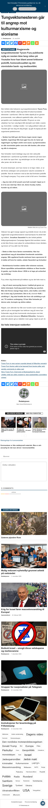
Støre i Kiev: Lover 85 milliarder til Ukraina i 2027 (7, 430)
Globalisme (41, 750)
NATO (36, 767)
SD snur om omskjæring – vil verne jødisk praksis (24, 430)
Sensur (17, 781)
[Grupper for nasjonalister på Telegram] (24, 672)
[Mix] (28, 43)
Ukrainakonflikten (11, 790)
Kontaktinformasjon (16, 802)
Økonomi (16, 795)
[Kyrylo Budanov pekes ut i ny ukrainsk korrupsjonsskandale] (39, 422)
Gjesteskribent (5, 615)
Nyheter (4, 12)
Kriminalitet (7, 763)
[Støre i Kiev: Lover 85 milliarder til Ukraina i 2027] (8, 422)
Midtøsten (27, 767)
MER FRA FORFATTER (33, 413)
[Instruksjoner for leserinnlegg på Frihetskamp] (24, 708)
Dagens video (34, 734)
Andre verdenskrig (17, 734)
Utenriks (12, 12)
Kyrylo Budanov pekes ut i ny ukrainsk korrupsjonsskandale (39, 430)
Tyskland (18, 785)
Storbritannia (37, 781)
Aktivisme (5, 734)
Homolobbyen (8, 755)
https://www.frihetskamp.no (24, 404)
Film (38, 746)
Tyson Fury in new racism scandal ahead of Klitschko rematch (24, 363)
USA (26, 790)
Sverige (7, 785)
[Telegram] (7, 43)
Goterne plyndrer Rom (11, 538)
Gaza (17, 750)
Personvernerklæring (31, 802)
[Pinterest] (20, 43)
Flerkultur (7, 750)
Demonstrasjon (15, 738)
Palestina (19, 772)
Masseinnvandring (11, 767)
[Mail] (24, 407)
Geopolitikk (28, 750)
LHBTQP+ (36, 763)
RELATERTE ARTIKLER (15, 413)
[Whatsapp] (32, 43)
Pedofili (42, 772)
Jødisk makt (30, 759)
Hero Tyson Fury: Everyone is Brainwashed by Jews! (20, 372)
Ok (15, 9)
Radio (17, 776)
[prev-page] (22, 435)
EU (21, 746)
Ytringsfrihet (36, 790)
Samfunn (7, 781)
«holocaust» (6, 795)
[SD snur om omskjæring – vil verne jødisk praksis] (24, 422)
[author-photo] (24, 393)
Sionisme (26, 781)
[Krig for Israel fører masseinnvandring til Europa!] (24, 595)
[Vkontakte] (3, 43)
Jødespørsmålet (11, 759)
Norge (43, 767)
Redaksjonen (7, 38)
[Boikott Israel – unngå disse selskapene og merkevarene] (24, 634)
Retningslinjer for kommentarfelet (12, 440)
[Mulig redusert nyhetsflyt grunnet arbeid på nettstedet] (24, 556)
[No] (45, 6)
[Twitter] (12, 43)
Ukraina (29, 786)
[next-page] (25, 435)
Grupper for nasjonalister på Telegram (21, 687)
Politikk (6, 776)
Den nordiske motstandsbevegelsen (22, 741)
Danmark (4, 738)
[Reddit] (24, 43)
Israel (28, 754)
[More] (37, 43)
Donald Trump (9, 746)
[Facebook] (16, 43)
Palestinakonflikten (31, 772)
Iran (19, 755)
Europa (30, 746)
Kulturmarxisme (22, 763)
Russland (28, 776)
